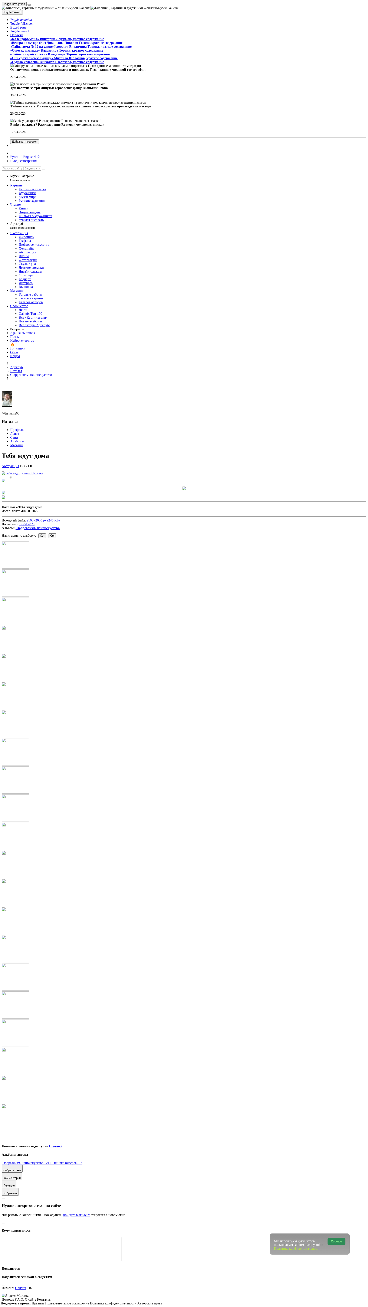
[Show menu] (29, 5)
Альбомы (17, 441)
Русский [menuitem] (16, 157)
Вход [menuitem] (13, 161)
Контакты (44, 1299)
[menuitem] (37, 157)
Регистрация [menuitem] (27, 161)
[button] (21, 20)
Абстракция (10, 466)
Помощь (8, 1299)
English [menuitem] (28, 157)
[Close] (43, 169)
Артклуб (22, 225)
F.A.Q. (20, 1299)
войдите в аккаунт (76, 1215)
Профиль (16, 430)
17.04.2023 (26, 524)
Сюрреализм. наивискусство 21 (26, 1163)
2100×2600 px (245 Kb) (43, 520)
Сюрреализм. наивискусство (38, 528)
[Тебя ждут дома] (22, 473)
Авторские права (149, 1303)
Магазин (16, 445)
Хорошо (336, 1241)
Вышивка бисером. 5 (66, 1163)
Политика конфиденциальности (113, 1303)
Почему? (55, 1146)
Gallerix (20, 1288)
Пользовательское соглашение (67, 1303)
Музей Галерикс (22, 178)
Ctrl (42, 535)
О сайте (31, 1299)
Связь (14, 437)
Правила (38, 1303)
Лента (14, 433)
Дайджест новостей (24, 141)
